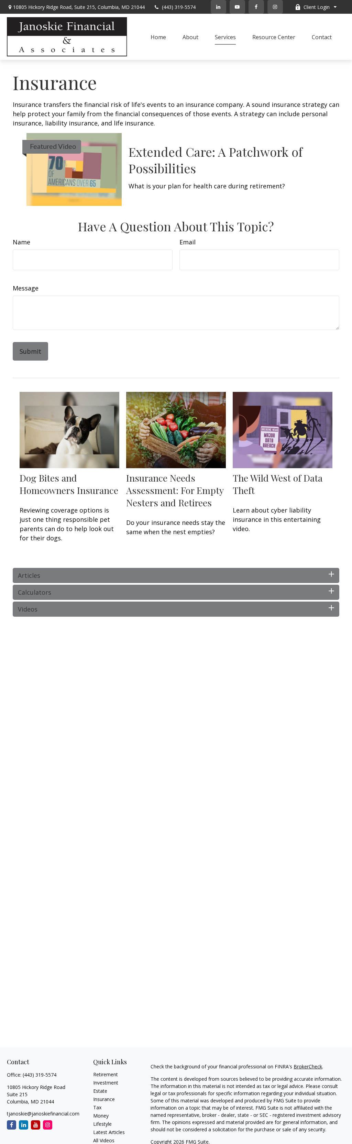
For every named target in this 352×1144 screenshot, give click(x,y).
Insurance (104, 1099)
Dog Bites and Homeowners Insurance (69, 484)
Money (101, 1115)
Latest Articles (109, 1132)
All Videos (103, 1140)
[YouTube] (237, 7)
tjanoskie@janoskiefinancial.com (43, 1113)
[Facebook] (256, 7)
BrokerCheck (308, 1066)
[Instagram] (47, 1125)
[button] (158, 37)
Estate (100, 1091)
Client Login (317, 7)
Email (187, 242)
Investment (105, 1082)
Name (21, 242)
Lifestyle (102, 1124)
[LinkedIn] (218, 7)
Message (25, 288)
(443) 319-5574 (179, 7)
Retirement (105, 1074)
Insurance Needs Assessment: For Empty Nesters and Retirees (174, 490)
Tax (97, 1107)
